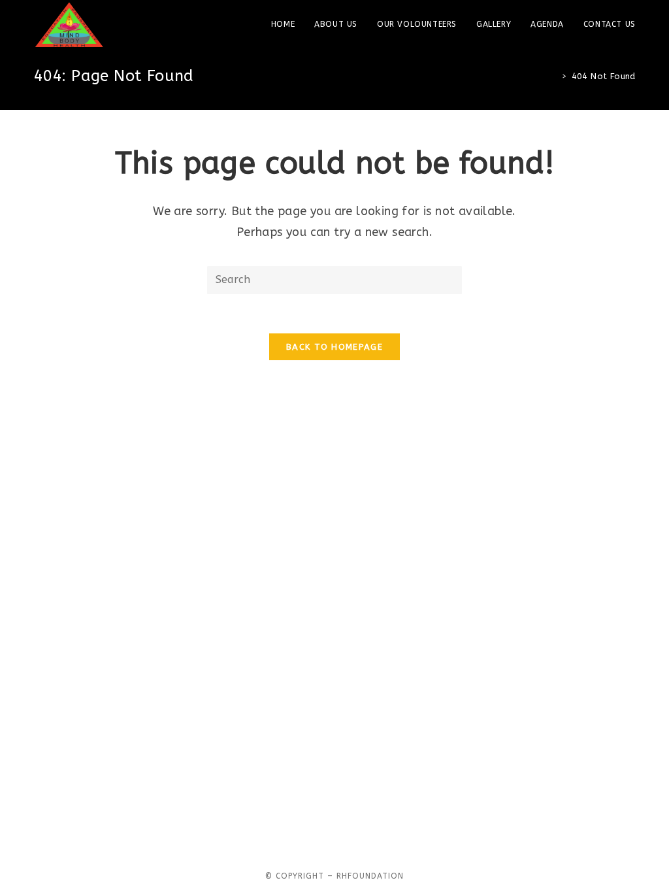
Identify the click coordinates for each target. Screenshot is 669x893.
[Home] (554, 76)
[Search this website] (334, 279)
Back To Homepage (334, 347)
